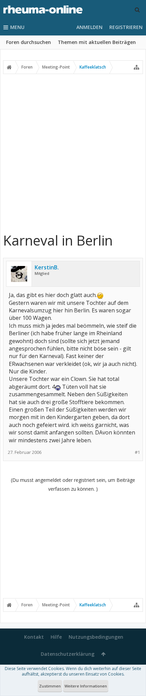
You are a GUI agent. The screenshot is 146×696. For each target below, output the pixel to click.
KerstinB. (47, 267)
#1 (137, 452)
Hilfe (56, 637)
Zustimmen (50, 685)
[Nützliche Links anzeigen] (136, 67)
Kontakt (34, 637)
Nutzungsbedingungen (96, 637)
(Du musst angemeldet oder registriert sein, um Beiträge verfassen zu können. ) (73, 484)
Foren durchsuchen (28, 42)
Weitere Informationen (86, 685)
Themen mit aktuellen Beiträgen (97, 42)
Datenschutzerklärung (67, 654)
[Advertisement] (73, 152)
